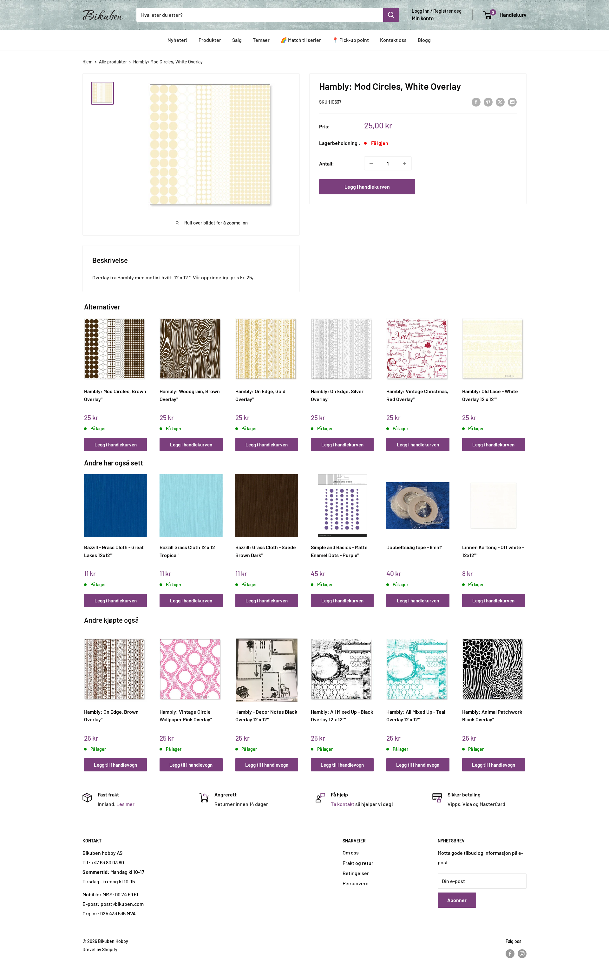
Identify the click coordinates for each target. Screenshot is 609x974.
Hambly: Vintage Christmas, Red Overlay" (417, 395)
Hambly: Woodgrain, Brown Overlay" (190, 395)
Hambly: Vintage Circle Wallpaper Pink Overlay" (186, 716)
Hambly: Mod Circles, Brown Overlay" (115, 395)
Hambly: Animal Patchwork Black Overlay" (492, 716)
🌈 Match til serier (301, 40)
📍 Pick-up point (350, 40)
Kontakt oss (393, 40)
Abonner (457, 900)
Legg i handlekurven (367, 187)
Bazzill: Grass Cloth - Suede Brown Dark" (265, 551)
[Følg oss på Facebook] (510, 953)
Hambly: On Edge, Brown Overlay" (111, 716)
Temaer (261, 40)
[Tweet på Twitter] (500, 102)
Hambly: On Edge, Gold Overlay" (260, 395)
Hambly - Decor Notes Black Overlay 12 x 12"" (266, 716)
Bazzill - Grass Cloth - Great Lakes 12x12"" (114, 551)
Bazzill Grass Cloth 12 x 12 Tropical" (187, 551)
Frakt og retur (358, 863)
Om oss (351, 852)
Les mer (125, 804)
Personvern (356, 883)
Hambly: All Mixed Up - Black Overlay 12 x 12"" (342, 716)
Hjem (87, 61)
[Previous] (85, 377)
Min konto (423, 18)
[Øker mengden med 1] (404, 163)
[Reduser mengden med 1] (371, 163)
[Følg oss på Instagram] (522, 953)
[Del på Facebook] (476, 102)
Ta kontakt (342, 804)
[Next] (523, 377)
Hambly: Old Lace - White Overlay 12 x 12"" (490, 395)
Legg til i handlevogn (115, 765)
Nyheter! (177, 40)
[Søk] (391, 15)
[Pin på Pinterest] (488, 102)
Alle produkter (113, 61)
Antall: (326, 163)
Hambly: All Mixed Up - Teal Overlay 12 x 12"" (415, 716)
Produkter (210, 40)
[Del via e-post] (512, 102)
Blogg (424, 40)
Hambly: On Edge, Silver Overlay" (337, 395)
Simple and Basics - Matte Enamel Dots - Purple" (339, 551)
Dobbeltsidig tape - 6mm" (414, 547)
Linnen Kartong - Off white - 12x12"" (493, 551)
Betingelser (356, 873)
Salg (237, 40)
